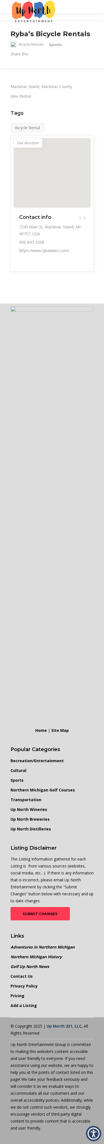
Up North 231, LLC (64, 1026)
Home (41, 730)
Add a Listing (24, 1005)
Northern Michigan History (36, 956)
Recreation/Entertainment (37, 760)
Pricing (17, 995)
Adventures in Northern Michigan (43, 947)
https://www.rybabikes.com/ (44, 250)
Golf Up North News (30, 966)
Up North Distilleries (31, 829)
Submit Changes (40, 913)
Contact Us (22, 976)
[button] (93, 1133)
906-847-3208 (31, 242)
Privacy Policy (24, 986)
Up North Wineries (29, 809)
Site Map (60, 730)
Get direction (28, 142)
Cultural (18, 770)
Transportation (26, 799)
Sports (17, 780)
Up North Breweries (30, 819)
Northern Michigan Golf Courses (43, 790)
